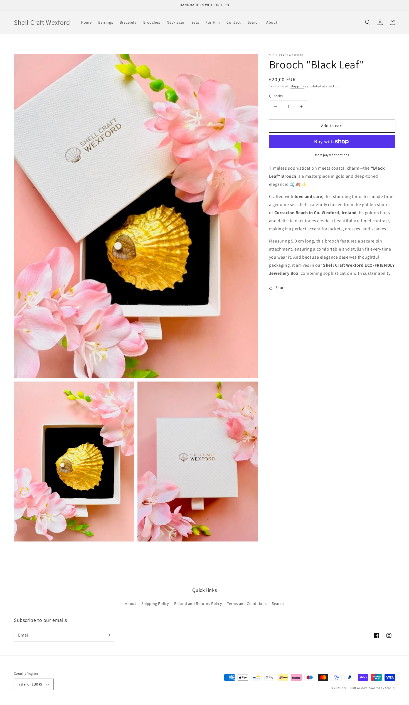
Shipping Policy (155, 603)
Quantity (276, 95)
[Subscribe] (108, 635)
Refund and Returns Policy (198, 603)
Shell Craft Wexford (355, 688)
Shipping (297, 86)
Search (278, 603)
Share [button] (280, 287)
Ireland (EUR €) (30, 684)
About (130, 603)
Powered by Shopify (381, 688)
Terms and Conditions (247, 603)
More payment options (332, 155)
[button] (368, 22)
